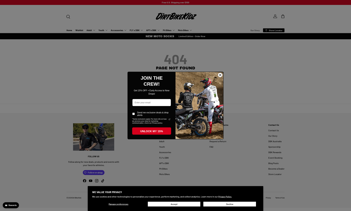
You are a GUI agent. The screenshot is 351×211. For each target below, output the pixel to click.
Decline (229, 204)
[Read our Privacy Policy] (169, 119)
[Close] (220, 75)
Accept (174, 204)
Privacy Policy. (225, 196)
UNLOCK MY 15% (151, 131)
